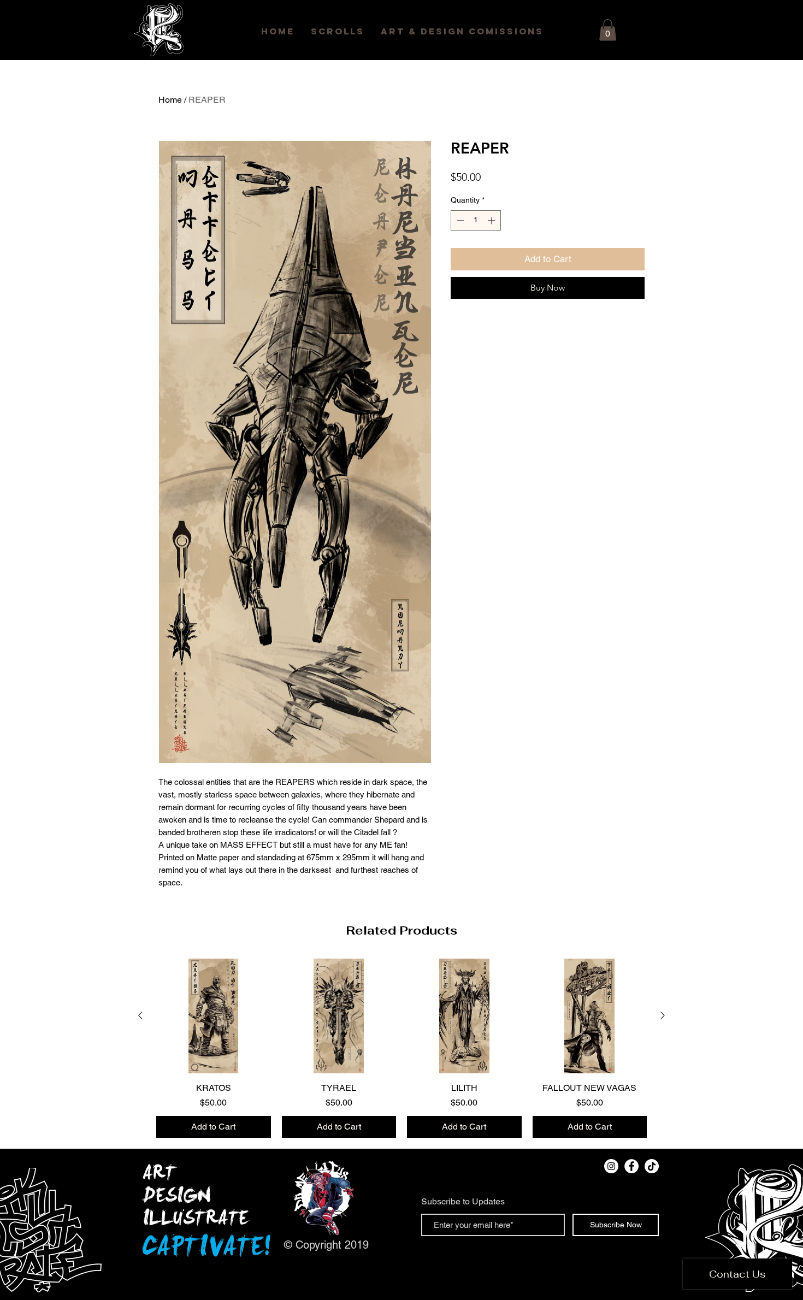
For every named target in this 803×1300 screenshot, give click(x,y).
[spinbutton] (476, 220)
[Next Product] (662, 1015)
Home (170, 99)
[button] (608, 29)
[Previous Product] (140, 1015)
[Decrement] (459, 220)
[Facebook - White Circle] (631, 1166)
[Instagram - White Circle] (611, 1166)
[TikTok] (652, 1166)
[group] (401, 1048)
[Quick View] (213, 1016)
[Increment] (492, 220)
